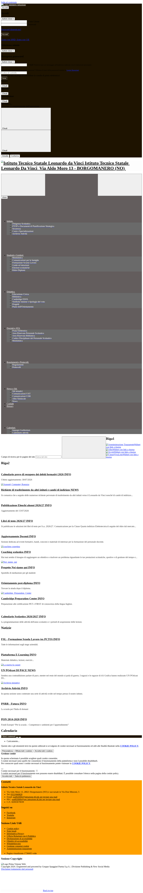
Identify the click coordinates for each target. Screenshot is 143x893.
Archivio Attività (14, 688)
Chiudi (4, 86)
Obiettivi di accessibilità (17, 841)
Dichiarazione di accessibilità (19, 838)
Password (32, 24)
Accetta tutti (44, 751)
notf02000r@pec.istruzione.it (36, 799)
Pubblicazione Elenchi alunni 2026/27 (26, 505)
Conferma (15, 156)
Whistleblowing (14, 843)
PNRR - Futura (13, 703)
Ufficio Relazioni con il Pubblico (21, 836)
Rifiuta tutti (24, 751)
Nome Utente (33, 21)
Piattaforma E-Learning (18, 654)
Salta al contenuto (9, 2)
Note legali (11, 831)
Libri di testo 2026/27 (17, 520)
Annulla (5, 156)
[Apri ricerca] (120, 185)
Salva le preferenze (23, 776)
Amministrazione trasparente (19, 848)
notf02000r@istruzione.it (35, 797)
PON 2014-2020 (14, 719)
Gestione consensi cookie (18, 846)
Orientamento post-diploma (20, 583)
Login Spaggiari (73, 70)
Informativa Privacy (15, 833)
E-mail (30, 65)
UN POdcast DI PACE (18, 670)
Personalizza (7, 751)
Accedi (5, 8)
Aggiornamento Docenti (18, 536)
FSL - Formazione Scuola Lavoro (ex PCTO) (30, 639)
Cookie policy (13, 828)
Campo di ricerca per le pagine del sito (18, 457)
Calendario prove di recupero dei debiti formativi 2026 (36, 474)
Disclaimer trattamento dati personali (17, 869)
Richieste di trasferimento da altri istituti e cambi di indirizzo (40, 489)
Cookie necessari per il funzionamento (18, 771)
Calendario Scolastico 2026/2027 (23, 616)
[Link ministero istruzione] (13, 5)
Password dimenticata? (11, 29)
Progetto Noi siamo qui (18, 567)
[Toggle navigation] (23, 185)
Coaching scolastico (16, 552)
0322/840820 (16, 794)
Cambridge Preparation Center (22, 598)
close (4, 197)
